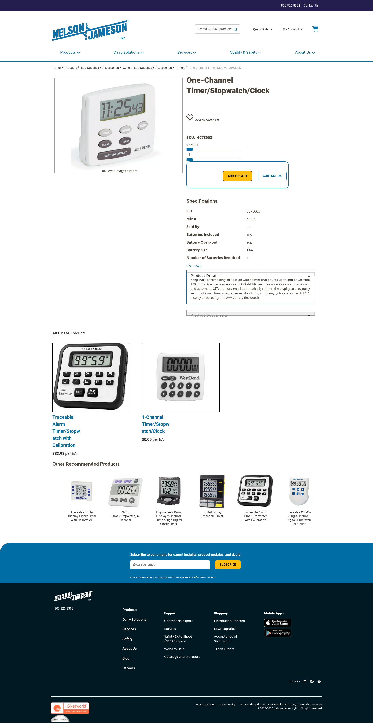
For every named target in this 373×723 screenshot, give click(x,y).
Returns (170, 629)
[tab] (250, 287)
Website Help (174, 649)
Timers (180, 68)
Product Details (205, 274)
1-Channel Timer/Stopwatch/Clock (155, 424)
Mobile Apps (274, 613)
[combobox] (217, 29)
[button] (261, 29)
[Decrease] (189, 149)
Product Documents (209, 314)
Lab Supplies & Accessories (100, 68)
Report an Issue (205, 704)
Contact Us (311, 5)
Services (129, 629)
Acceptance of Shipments (225, 638)
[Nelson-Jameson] (90, 30)
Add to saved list (207, 120)
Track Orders (224, 649)
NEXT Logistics (224, 629)
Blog (125, 658)
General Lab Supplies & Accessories (147, 68)
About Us (129, 649)
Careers (128, 668)
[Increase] (189, 159)
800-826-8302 (63, 608)
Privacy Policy (163, 577)
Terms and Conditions (252, 704)
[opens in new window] (287, 623)
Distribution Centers (229, 621)
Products (71, 68)
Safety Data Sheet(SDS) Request (178, 638)
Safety (127, 639)
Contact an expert (178, 621)
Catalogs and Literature (182, 657)
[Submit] (235, 29)
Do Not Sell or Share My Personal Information (295, 704)
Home (56, 68)
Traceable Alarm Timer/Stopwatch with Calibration (66, 431)
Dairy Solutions (134, 619)
